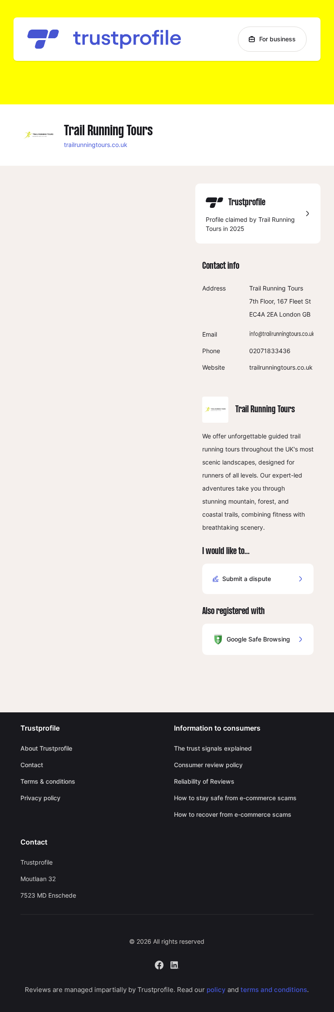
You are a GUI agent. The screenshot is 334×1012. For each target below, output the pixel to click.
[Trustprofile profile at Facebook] (159, 964)
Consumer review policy (208, 764)
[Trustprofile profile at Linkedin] (174, 964)
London (290, 314)
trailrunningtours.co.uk (95, 144)
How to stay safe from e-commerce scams (235, 798)
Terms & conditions (47, 781)
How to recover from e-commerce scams (232, 814)
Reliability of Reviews (204, 781)
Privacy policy (40, 798)
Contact (31, 764)
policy (216, 989)
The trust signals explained (213, 748)
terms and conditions (273, 989)
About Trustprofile (46, 748)
